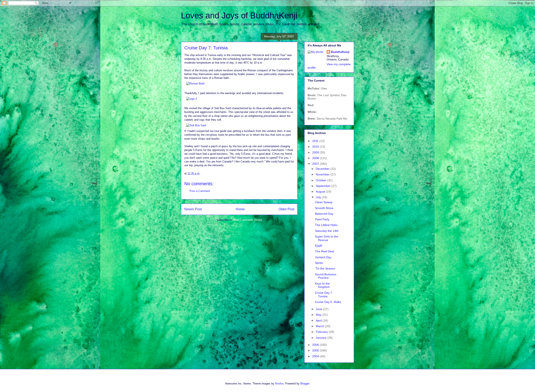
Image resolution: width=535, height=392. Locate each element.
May (319, 314)
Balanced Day (324, 213)
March (320, 326)
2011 (315, 141)
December (323, 168)
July (319, 197)
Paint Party (322, 219)
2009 (316, 152)
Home (240, 209)
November (323, 174)
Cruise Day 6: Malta (328, 302)
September (323, 186)
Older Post (286, 209)
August (321, 191)
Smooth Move (324, 208)
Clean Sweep (323, 202)
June (319, 309)
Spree (319, 262)
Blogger (304, 383)
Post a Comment (200, 191)
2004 (316, 356)
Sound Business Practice (325, 276)
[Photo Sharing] (195, 83)
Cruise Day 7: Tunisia (324, 294)
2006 (316, 344)
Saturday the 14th (327, 230)
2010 (316, 146)
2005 (316, 350)
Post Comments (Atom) (247, 219)
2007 (316, 163)
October (321, 180)
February (322, 331)
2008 (316, 158)
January (321, 337)
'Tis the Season (325, 268)
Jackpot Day (323, 257)
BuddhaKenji (340, 52)
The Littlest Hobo (326, 225)
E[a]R (318, 245)
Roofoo (279, 383)
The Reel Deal (324, 251)
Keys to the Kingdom (322, 285)
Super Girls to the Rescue (326, 238)
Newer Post (193, 209)
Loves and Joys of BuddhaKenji (239, 15)
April (319, 320)
